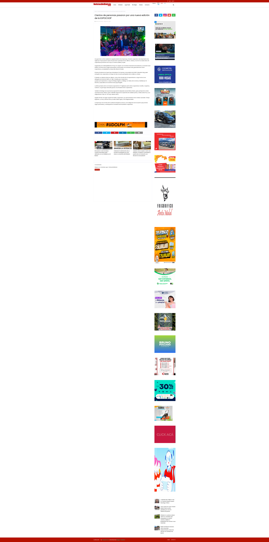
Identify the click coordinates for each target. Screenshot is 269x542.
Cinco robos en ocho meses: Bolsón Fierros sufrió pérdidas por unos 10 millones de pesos (168, 509)
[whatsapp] (173, 15)
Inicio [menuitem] (114, 4)
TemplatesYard (105, 539)
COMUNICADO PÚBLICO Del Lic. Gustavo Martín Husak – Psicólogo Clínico (168, 501)
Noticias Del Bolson (99, 21)
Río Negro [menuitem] (134, 4)
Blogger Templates (120, 539)
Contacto (173, 539)
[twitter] (170, 1)
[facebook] (167, 1)
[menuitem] (159, 4)
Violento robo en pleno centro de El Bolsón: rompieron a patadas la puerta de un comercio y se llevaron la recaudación (141, 153)
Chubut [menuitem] (141, 4)
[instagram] (172, 1)
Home (168, 539)
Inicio (96, 11)
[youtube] (169, 15)
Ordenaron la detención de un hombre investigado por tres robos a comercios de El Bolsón (122, 152)
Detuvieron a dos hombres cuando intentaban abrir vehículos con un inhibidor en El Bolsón (103, 153)
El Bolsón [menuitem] (120, 4)
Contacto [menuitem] (147, 4)
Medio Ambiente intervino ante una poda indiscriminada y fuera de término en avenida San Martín (167, 530)
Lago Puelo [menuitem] (127, 4)
